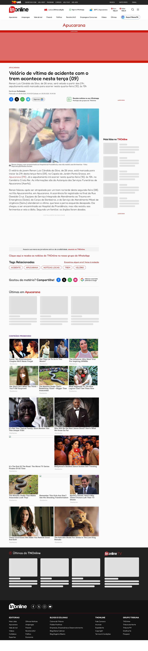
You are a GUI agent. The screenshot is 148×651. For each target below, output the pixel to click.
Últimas (114, 17)
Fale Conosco (100, 621)
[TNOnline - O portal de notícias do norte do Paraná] (18, 9)
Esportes (12, 637)
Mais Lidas (13, 621)
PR (23, 176)
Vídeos (104, 17)
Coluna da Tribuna (56, 621)
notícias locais (51, 267)
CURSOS (58, 2)
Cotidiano (12, 634)
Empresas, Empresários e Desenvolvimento (66, 628)
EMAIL (134, 2)
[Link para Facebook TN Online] (33, 606)
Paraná (49, 17)
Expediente (99, 628)
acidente (16, 267)
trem (67, 267)
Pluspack (126, 634)
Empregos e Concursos (88, 17)
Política (59, 17)
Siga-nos (37, 99)
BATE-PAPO (123, 2)
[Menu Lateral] (138, 10)
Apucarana (13, 17)
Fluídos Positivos (56, 624)
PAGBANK (50, 2)
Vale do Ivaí (38, 17)
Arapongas (25, 17)
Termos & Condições (103, 634)
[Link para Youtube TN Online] (50, 606)
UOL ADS (75, 2)
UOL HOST (41, 2)
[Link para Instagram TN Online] (44, 606)
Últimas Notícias (31, 621)
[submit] (132, 9)
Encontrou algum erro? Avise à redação (81, 262)
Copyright (99, 631)
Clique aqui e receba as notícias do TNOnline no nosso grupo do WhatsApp (49, 255)
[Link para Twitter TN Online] (39, 606)
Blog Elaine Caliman (57, 631)
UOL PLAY (66, 2)
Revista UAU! (71, 17)
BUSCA (112, 2)
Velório (80, 267)
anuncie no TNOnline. (76, 249)
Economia (29, 637)
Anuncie (98, 624)
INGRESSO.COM (30, 2)
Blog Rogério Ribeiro (57, 634)
